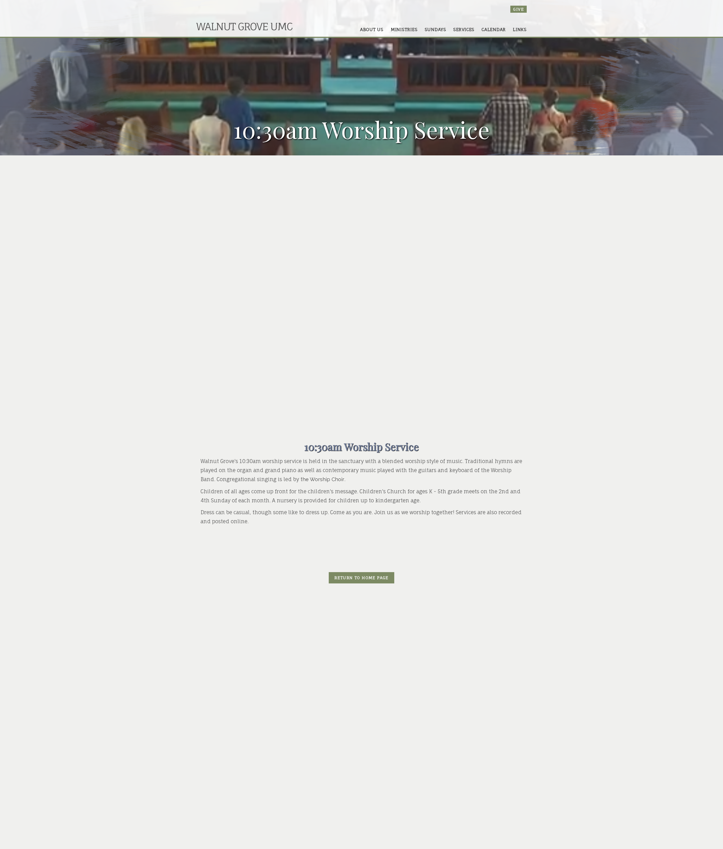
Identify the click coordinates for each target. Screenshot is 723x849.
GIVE (518, 9)
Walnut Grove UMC (244, 26)
